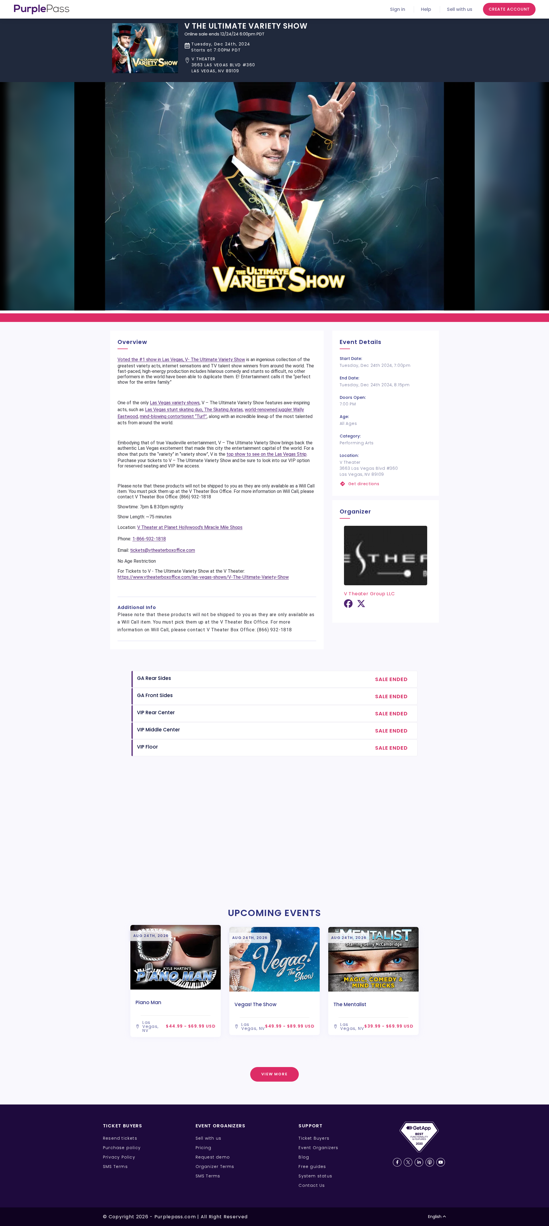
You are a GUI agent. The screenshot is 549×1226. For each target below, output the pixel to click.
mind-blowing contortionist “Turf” (173, 416)
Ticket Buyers (314, 1138)
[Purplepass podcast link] (429, 1162)
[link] (385, 483)
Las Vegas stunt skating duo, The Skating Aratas (194, 409)
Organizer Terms (215, 1166)
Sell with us (459, 9)
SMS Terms (115, 1166)
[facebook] (348, 605)
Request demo (213, 1157)
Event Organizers (318, 1148)
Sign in (397, 9)
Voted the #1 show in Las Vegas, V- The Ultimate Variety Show (181, 359)
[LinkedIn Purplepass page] (419, 1162)
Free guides (312, 1166)
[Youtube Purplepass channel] (440, 1162)
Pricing (203, 1148)
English (434, 1216)
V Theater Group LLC (369, 593)
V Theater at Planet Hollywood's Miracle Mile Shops (189, 527)
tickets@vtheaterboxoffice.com (162, 550)
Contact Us (312, 1185)
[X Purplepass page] (408, 1162)
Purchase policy (122, 1148)
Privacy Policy (119, 1157)
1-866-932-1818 (149, 539)
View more (274, 1074)
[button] (246, 65)
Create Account (509, 9)
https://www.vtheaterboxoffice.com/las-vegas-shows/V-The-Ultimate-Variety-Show (203, 577)
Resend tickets (120, 1138)
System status (315, 1176)
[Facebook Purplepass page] (397, 1162)
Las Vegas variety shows (175, 402)
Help (426, 9)
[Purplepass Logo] (41, 9)
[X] (361, 605)
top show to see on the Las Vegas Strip (266, 454)
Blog (304, 1157)
